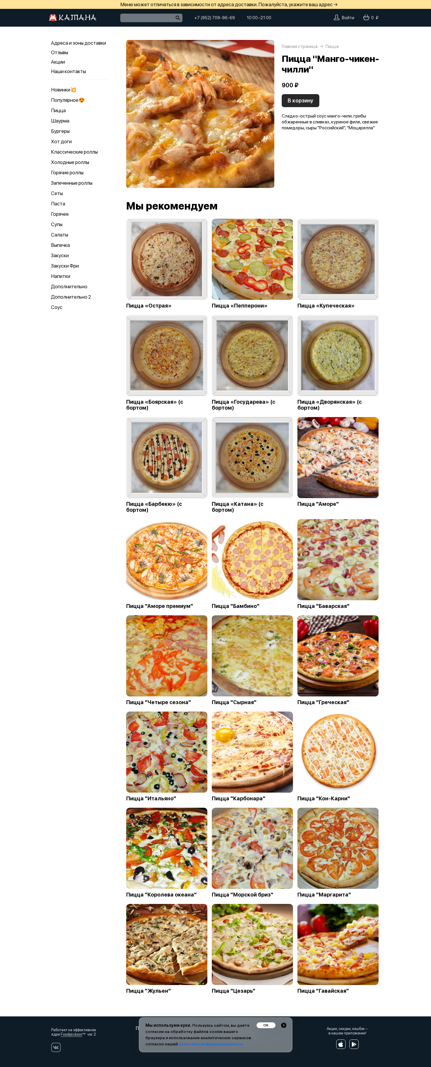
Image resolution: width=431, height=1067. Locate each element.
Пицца (58, 110)
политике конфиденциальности (211, 1044)
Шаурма (60, 121)
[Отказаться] (283, 1025)
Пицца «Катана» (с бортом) (237, 507)
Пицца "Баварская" (323, 606)
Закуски (60, 255)
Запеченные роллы (71, 183)
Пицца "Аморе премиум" (159, 606)
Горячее (60, 214)
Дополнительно (69, 286)
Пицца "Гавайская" (323, 991)
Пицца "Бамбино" (235, 606)
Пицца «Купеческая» (326, 306)
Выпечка (60, 245)
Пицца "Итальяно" (151, 799)
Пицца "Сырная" (234, 702)
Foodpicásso (71, 1034)
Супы (57, 224)
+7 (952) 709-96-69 (214, 17)
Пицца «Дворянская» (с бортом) (329, 405)
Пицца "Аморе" (318, 504)
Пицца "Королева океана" (161, 895)
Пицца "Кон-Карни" (323, 799)
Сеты (57, 193)
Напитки (60, 276)
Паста (58, 204)
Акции (58, 62)
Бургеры (60, 131)
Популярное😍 (68, 100)
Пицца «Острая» (149, 306)
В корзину (300, 100)
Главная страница (300, 46)
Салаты (59, 235)
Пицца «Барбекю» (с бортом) (154, 507)
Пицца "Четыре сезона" (158, 702)
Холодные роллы (70, 162)
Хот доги (61, 141)
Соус (57, 307)
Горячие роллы (67, 173)
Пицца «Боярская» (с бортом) (154, 405)
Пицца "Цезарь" (233, 991)
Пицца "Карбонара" (238, 799)
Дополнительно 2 (71, 297)
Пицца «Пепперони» (239, 306)
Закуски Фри (65, 266)
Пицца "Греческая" (323, 702)
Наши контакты (68, 71)
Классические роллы (74, 152)
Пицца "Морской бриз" (242, 895)
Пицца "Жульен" (148, 991)
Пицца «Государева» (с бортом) (243, 405)
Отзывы (59, 52)
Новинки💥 (63, 90)
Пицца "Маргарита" (324, 895)
